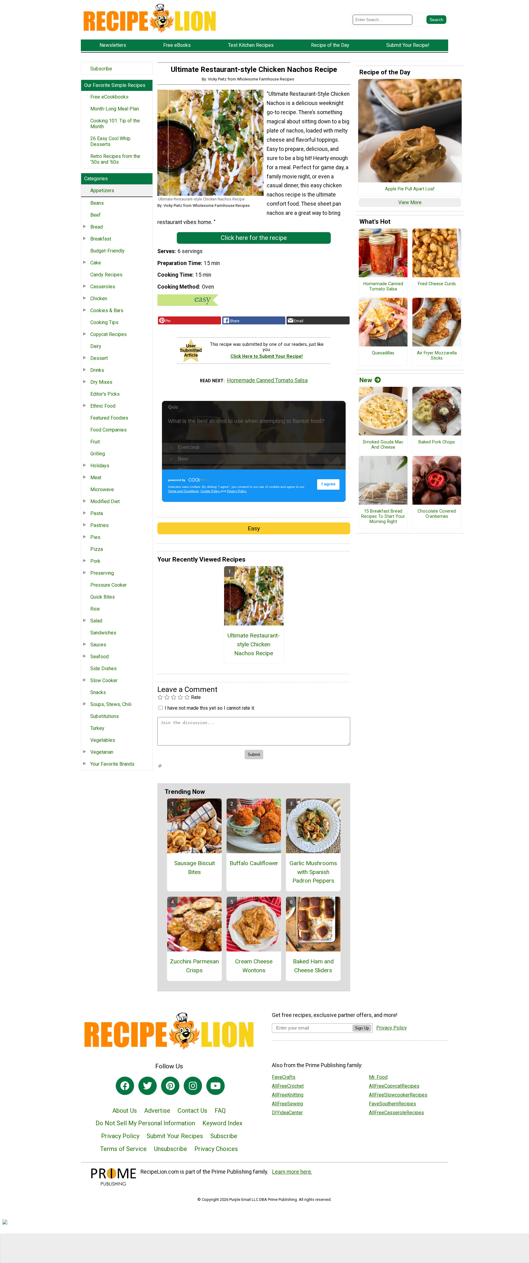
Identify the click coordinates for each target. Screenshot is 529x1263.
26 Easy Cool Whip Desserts (110, 141)
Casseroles (102, 287)
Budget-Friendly (107, 251)
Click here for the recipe (254, 237)
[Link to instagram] (193, 1086)
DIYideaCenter (287, 1112)
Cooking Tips (104, 322)
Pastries (99, 525)
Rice (95, 609)
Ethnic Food (102, 406)
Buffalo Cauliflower (254, 863)
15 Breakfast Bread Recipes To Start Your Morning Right (383, 516)
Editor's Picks (105, 394)
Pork (95, 561)
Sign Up (362, 1028)
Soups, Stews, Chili (110, 704)
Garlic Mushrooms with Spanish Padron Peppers (313, 872)
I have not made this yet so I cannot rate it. (210, 708)
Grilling (97, 454)
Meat (95, 477)
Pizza (96, 549)
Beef (95, 215)
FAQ (220, 1110)
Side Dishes (103, 668)
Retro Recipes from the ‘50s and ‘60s (115, 159)
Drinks (97, 370)
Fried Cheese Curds (437, 284)
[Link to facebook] (125, 1086)
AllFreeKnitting (287, 1095)
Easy (254, 528)
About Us (124, 1110)
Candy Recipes (106, 275)
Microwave (102, 489)
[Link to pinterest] (170, 1086)
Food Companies (108, 430)
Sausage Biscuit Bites (194, 868)
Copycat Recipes (108, 334)
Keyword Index (222, 1123)
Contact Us (192, 1110)
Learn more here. (292, 1172)
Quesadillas (383, 353)
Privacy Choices (216, 1149)
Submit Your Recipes (175, 1136)
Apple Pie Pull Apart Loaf (410, 189)
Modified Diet (105, 501)
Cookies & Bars (106, 310)
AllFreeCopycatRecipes (394, 1086)
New (365, 380)
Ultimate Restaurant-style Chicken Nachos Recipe (253, 644)
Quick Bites (102, 597)
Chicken (98, 298)
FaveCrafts (283, 1077)
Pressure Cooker (108, 585)
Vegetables (102, 740)
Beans (97, 203)
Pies (95, 537)
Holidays (99, 466)
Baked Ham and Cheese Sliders (313, 966)
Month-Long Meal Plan (114, 109)
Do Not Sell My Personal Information (145, 1123)
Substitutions (104, 716)
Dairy (95, 346)
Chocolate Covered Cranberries (437, 514)
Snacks (98, 692)
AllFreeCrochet (288, 1086)
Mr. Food (378, 1077)
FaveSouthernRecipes (392, 1104)
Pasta (96, 513)
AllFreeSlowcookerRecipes (398, 1095)
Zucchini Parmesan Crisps (194, 966)
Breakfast (100, 239)
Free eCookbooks (109, 97)
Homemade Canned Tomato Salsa (267, 380)
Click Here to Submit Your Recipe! (267, 356)
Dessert (99, 358)
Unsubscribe (170, 1149)
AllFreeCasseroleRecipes (396, 1112)
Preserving (102, 573)
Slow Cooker (104, 680)
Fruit (95, 442)
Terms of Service (123, 1149)
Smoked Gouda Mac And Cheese (383, 445)
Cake (95, 263)
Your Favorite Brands (112, 764)
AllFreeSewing (287, 1104)
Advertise (157, 1110)
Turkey (97, 728)
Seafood (99, 657)
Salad (96, 621)
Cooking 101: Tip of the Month (115, 123)
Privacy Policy (120, 1136)
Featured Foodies (109, 418)
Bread (96, 227)
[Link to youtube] (215, 1086)
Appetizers (102, 190)
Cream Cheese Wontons (253, 966)
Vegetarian (101, 752)
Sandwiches (103, 633)
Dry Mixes (101, 382)
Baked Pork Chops (436, 442)
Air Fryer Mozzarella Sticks (437, 356)
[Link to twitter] (147, 1086)
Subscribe (101, 69)
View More (410, 202)
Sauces (98, 645)
